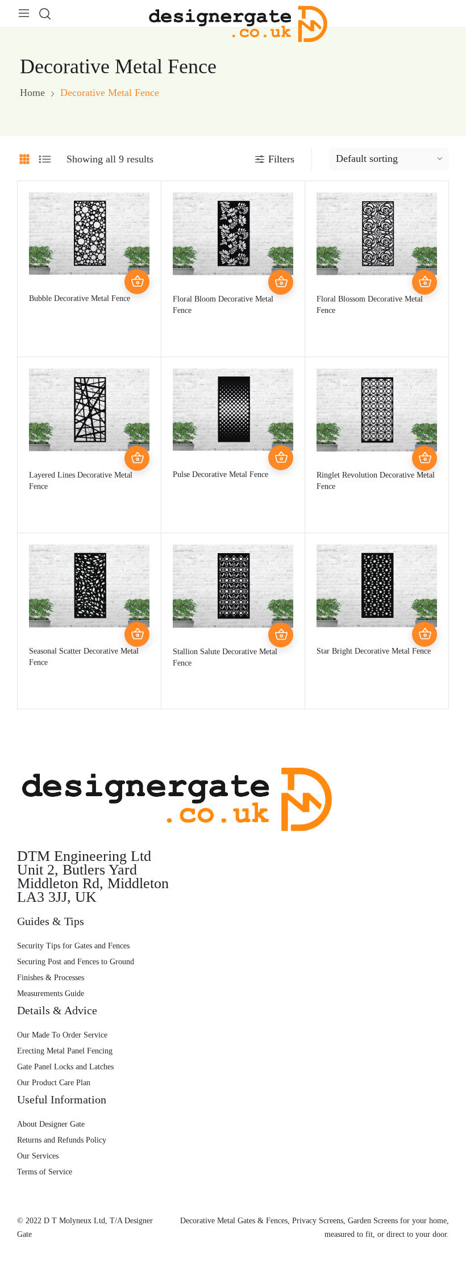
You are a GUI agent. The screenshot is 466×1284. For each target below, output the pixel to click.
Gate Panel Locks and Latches (65, 1067)
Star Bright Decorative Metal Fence (374, 651)
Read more (136, 281)
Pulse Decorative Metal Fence (220, 474)
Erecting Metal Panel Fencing (65, 1051)
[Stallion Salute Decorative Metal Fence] (233, 586)
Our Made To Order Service (62, 1035)
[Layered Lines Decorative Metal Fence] (89, 410)
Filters (281, 159)
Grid (24, 159)
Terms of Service (44, 1172)
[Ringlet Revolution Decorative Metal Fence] (377, 410)
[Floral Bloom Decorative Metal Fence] (233, 234)
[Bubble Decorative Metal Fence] (89, 234)
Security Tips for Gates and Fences (73, 946)
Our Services (38, 1156)
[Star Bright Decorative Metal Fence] (377, 586)
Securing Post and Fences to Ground (75, 961)
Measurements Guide (50, 993)
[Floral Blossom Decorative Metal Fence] (377, 234)
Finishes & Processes (50, 977)
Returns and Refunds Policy (61, 1140)
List (45, 159)
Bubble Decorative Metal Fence (79, 298)
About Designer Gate (51, 1124)
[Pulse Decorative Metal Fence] (233, 410)
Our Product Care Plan (53, 1082)
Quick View (136, 256)
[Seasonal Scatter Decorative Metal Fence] (89, 586)
